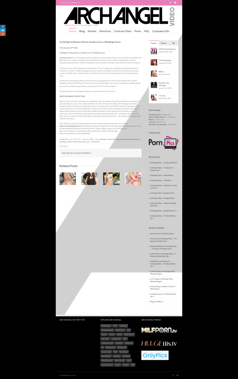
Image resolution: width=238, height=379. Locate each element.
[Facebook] (171, 3)
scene (84, 142)
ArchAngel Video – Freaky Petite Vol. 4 (163, 211)
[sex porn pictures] (163, 137)
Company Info (160, 31)
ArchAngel (102, 139)
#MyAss (161, 72)
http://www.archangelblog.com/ (71, 126)
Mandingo (63, 142)
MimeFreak (77, 142)
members (70, 142)
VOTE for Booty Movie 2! (167, 49)
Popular (154, 43)
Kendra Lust (136, 139)
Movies (92, 31)
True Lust (162, 96)
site (88, 142)
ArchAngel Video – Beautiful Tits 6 (162, 193)
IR (131, 139)
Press (137, 31)
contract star (111, 139)
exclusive (119, 139)
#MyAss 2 (160, 302)
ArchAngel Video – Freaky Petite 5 (162, 175)
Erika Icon (64, 139)
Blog (82, 31)
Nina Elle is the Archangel (158, 125)
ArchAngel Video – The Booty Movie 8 (163, 163)
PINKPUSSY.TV (75, 3)
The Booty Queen (165, 60)
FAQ (146, 31)
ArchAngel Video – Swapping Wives (162, 198)
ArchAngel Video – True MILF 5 (160, 180)
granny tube (64, 3)
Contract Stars (123, 31)
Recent (163, 43)
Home (72, 31)
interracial (126, 139)
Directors (105, 31)
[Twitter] (175, 3)
